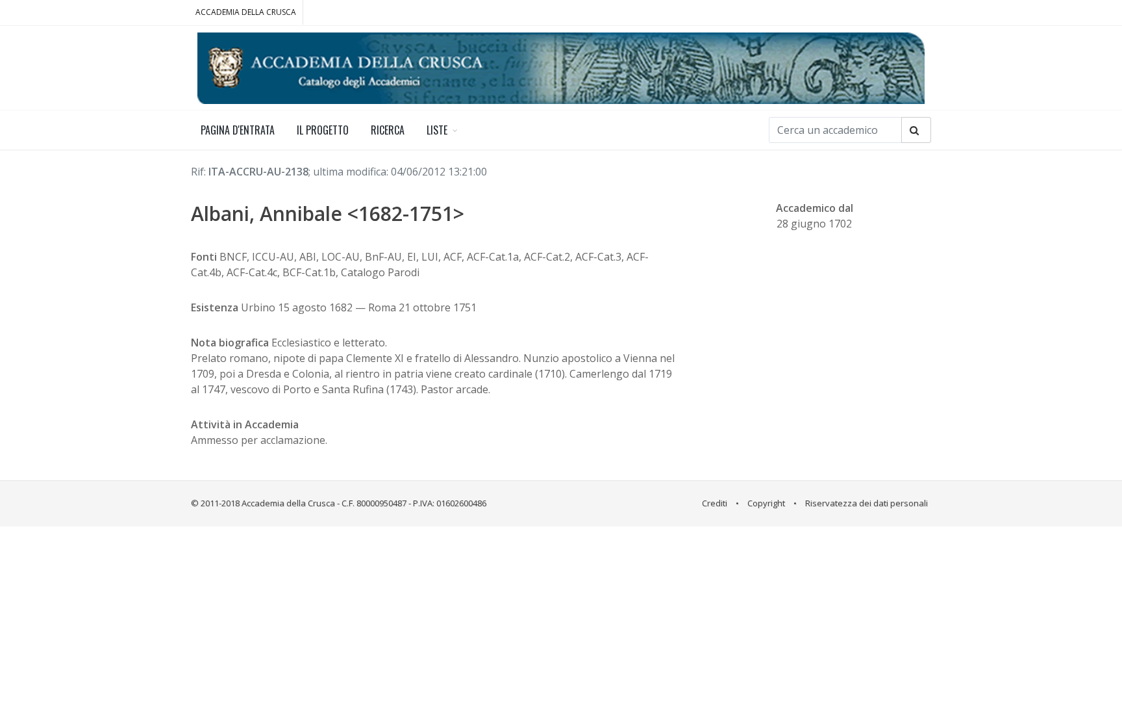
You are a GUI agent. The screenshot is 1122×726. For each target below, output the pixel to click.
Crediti (714, 503)
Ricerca (388, 130)
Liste (437, 130)
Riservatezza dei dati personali (866, 503)
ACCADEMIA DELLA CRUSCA (245, 12)
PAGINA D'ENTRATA (238, 130)
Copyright (766, 503)
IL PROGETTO (323, 130)
